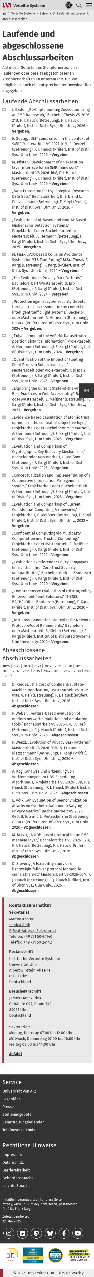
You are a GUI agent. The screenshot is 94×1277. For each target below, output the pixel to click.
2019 (78, 666)
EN (86, 390)
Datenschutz (13, 1162)
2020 (68, 666)
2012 (67, 671)
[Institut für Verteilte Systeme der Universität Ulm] (22, 5)
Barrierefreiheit (16, 1170)
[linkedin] (23, 1234)
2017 (16, 671)
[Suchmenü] (79, 5)
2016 (26, 671)
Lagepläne (11, 1099)
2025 (16, 666)
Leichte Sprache (16, 1185)
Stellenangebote (17, 1114)
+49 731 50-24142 (38, 942)
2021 (58, 666)
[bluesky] (51, 1234)
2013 (57, 671)
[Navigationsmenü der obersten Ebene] (89, 5)
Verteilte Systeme (23, 13)
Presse (8, 1106)
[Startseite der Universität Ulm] (69, 5)
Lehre (44, 13)
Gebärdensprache (18, 1178)
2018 (5, 671)
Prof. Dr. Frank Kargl (17, 1209)
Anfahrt (15, 1053)
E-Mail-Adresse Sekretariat (32, 930)
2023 (37, 666)
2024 (27, 666)
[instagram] (9, 1234)
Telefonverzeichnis (18, 1130)
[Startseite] (4, 13)
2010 (77, 671)
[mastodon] (37, 1234)
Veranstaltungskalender (23, 1122)
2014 (46, 671)
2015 (36, 671)
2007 (8, 676)
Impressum (12, 1154)
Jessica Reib (19, 925)
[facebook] (64, 1234)
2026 (6, 666)
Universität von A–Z (19, 1091)
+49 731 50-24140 (38, 936)
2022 (47, 666)
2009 (88, 671)
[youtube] (77, 1234)
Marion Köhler (21, 919)
